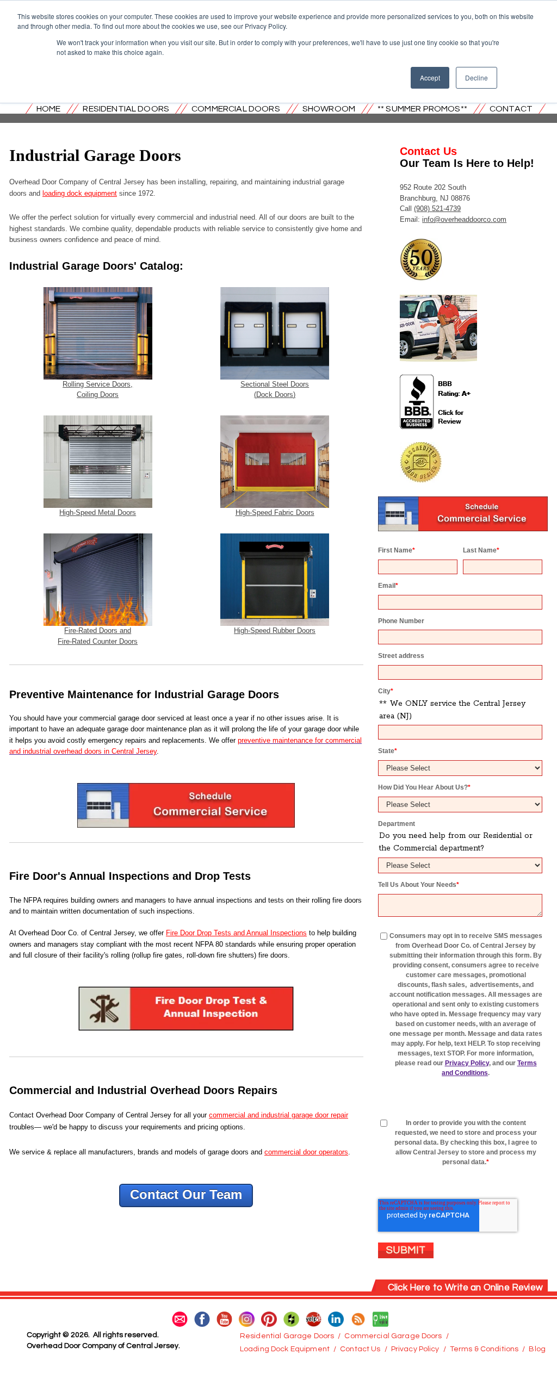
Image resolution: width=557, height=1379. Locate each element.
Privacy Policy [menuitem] (415, 1349)
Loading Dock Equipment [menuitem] (285, 1349)
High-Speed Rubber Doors (274, 630)
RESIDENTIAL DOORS (126, 108)
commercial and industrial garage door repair (278, 1115)
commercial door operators (306, 1152)
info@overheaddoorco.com (464, 219)
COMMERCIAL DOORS (235, 108)
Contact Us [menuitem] (360, 1349)
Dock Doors (274, 394)
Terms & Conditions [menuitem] (484, 1349)
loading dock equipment (79, 193)
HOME (48, 108)
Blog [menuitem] (537, 1349)
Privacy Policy (467, 1063)
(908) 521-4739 (437, 208)
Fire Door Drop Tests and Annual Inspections (236, 933)
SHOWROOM (328, 108)
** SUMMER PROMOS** (422, 108)
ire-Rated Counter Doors (100, 641)
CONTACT (511, 108)
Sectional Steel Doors (274, 384)
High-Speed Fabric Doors (275, 512)
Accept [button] (430, 77)
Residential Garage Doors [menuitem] (287, 1336)
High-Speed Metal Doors (97, 512)
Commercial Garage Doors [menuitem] (393, 1336)
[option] (186, 1226)
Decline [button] (476, 77)
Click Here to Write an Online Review (465, 1288)
